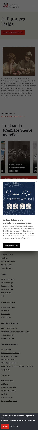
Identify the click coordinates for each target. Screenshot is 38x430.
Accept (5, 426)
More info (32, 421)
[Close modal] (36, 180)
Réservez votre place (11, 246)
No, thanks (14, 426)
